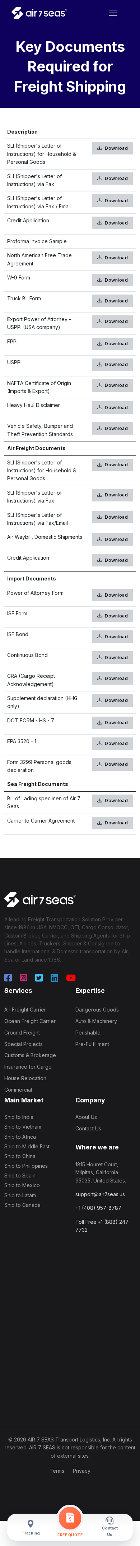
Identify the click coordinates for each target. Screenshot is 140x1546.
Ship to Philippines (26, 1166)
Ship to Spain (20, 1175)
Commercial (18, 1090)
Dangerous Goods (97, 1009)
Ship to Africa (20, 1137)
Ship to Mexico (22, 1185)
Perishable (88, 1032)
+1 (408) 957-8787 (98, 1208)
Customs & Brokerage (30, 1055)
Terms (57, 1471)
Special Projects (23, 1044)
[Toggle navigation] (113, 13)
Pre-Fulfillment (92, 1044)
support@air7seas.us (100, 1194)
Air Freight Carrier (25, 1009)
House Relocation (25, 1078)
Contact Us (88, 1128)
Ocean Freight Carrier (30, 1021)
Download (116, 148)
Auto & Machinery (96, 1021)
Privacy (81, 1471)
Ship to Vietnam (22, 1127)
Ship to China (20, 1156)
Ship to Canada (22, 1205)
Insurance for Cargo (28, 1067)
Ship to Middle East (27, 1146)
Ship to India (18, 1117)
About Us (86, 1117)
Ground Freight (22, 1032)
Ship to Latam (20, 1195)
